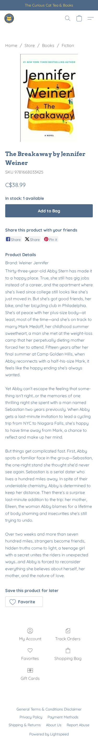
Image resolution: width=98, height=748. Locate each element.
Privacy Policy (31, 717)
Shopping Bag (68, 658)
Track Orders (67, 638)
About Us (53, 725)
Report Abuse (78, 725)
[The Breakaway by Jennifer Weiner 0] (49, 98)
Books (48, 45)
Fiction (68, 45)
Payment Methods (63, 717)
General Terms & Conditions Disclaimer (49, 709)
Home (11, 45)
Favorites (30, 658)
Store (30, 45)
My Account (30, 638)
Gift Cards (30, 678)
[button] (9, 18)
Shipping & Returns (25, 725)
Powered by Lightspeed (49, 734)
